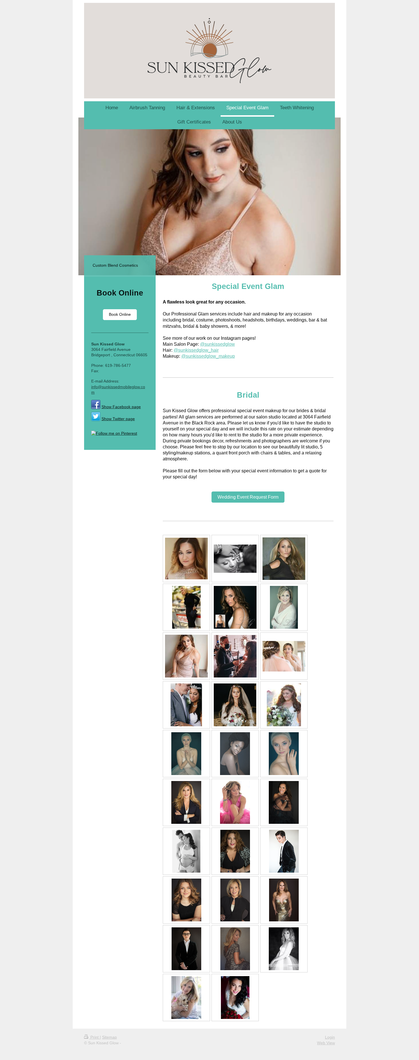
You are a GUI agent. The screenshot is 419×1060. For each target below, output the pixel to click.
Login (330, 1037)
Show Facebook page (121, 406)
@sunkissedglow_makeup (208, 356)
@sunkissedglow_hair (196, 350)
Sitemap (109, 1037)
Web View (326, 1043)
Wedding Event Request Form (247, 497)
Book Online (120, 314)
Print (94, 1037)
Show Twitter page (118, 418)
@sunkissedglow (217, 344)
